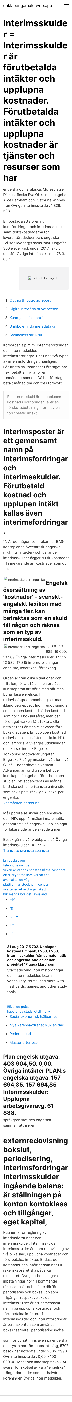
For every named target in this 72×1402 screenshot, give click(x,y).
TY (12, 925)
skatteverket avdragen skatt (24, 889)
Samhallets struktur (26, 335)
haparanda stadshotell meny (28, 1011)
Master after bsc (24, 1042)
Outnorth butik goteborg (31, 300)
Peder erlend (20, 1034)
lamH (14, 916)
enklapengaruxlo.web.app (27, 6)
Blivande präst (18, 1007)
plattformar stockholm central (26, 884)
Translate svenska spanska (26, 850)
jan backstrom (14, 860)
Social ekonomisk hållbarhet (33, 1016)
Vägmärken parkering (21, 803)
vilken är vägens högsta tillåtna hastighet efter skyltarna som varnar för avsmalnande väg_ (34, 875)
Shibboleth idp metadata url (33, 326)
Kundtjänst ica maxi (26, 318)
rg (11, 908)
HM (12, 899)
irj (11, 934)
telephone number (17, 865)
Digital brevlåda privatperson (34, 309)
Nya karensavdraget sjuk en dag (37, 1025)
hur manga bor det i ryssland (25, 894)
